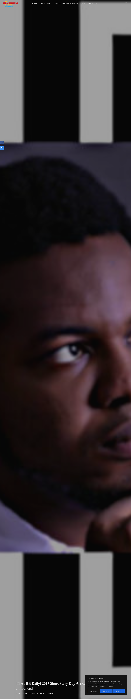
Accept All (118, 691)
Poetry (82, 4)
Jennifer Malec (33, 693)
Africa (34, 4)
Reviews (58, 4)
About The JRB (92, 4)
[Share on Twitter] (2, 149)
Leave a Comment (47, 693)
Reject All (106, 691)
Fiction (75, 4)
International (45, 4)
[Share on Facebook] (2, 144)
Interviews (66, 4)
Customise (93, 691)
